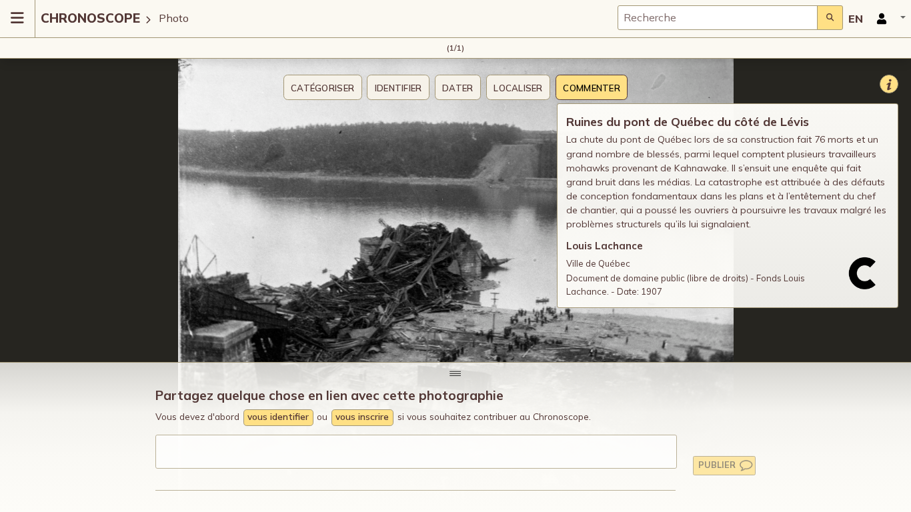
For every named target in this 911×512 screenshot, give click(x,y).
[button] (887, 18)
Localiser (518, 88)
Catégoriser (322, 88)
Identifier (398, 88)
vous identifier (278, 416)
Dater (457, 88)
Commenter (591, 88)
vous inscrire (362, 416)
